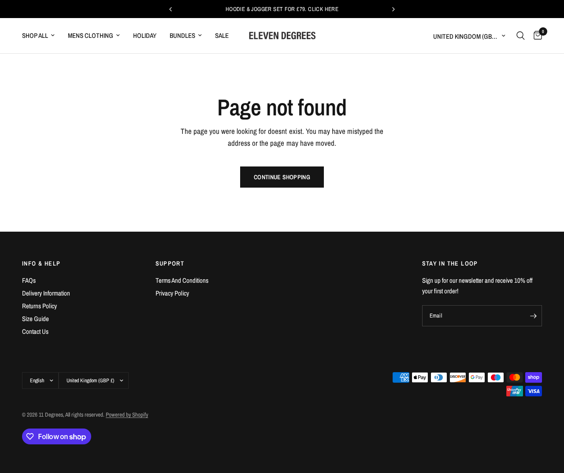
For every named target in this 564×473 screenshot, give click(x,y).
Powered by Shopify (127, 414)
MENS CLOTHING (90, 35)
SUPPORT (170, 263)
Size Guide (35, 318)
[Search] (520, 35)
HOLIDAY (144, 35)
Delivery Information (46, 293)
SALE (222, 35)
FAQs (29, 280)
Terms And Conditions (182, 280)
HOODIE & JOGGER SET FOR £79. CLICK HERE (282, 9)
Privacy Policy (172, 293)
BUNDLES (182, 35)
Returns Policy (39, 305)
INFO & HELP (41, 263)
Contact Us (35, 331)
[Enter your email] (533, 315)
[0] (535, 35)
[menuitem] (41, 35)
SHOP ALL (35, 35)
